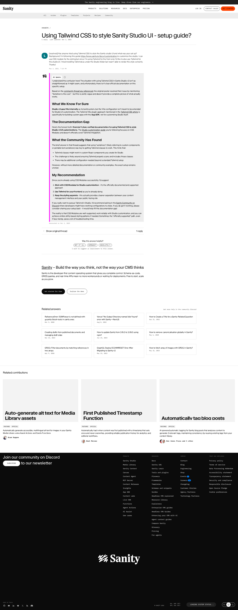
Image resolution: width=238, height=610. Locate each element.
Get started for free (53, 291)
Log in (198, 8)
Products (92, 8)
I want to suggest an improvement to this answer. (93, 248)
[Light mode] (224, 604)
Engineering (185, 469)
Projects (86, 15)
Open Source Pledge (218, 488)
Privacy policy (216, 461)
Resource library (160, 500)
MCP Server (128, 480)
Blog (182, 465)
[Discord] (31, 605)
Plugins (63, 15)
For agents (157, 535)
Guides (53, 15)
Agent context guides (162, 519)
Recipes (98, 15)
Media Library (129, 465)
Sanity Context (130, 469)
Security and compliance (220, 480)
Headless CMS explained (163, 496)
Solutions (103, 8)
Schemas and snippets (162, 488)
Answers (45, 28)
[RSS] (27, 605)
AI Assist (127, 512)
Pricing (146, 8)
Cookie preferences (218, 492)
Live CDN (127, 500)
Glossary (156, 527)
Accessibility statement (220, 472)
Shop (182, 472)
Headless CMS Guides (161, 512)
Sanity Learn (158, 469)
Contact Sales (211, 8)
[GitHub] (4, 605)
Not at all (80, 245)
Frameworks (157, 480)
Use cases (127, 515)
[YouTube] (9, 605)
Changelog (184, 484)
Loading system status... (202, 604)
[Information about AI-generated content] (65, 77)
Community (109, 15)
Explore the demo (77, 291)
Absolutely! (105, 245)
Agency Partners (187, 492)
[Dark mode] (233, 604)
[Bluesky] (18, 605)
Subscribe (11, 463)
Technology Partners (189, 496)
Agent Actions (129, 508)
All (45, 15)
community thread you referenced (78, 91)
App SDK (126, 492)
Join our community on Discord (31, 457)
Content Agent (129, 476)
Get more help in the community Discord (179, 309)
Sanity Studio (129, 461)
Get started (228, 8)
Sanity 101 (157, 465)
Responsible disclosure (220, 484)
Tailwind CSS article (129, 112)
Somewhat (92, 245)
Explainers (157, 504)
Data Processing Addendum (221, 469)
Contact (183, 461)
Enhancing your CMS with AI (165, 515)
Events (183, 476)
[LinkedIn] (13, 605)
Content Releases (131, 484)
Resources (115, 8)
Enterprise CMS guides (162, 508)
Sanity (47, 267)
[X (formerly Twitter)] (22, 605)
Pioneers (156, 476)
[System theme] (228, 604)
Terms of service (217, 465)
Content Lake (129, 496)
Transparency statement (220, 476)
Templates (75, 15)
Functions (127, 504)
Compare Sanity (159, 523)
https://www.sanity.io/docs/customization (99, 56)
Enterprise (135, 8)
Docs (125, 8)
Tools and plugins (160, 472)
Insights (127, 488)
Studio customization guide (93, 130)
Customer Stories (188, 488)
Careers (183, 480)
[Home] (8, 9)
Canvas (126, 472)
